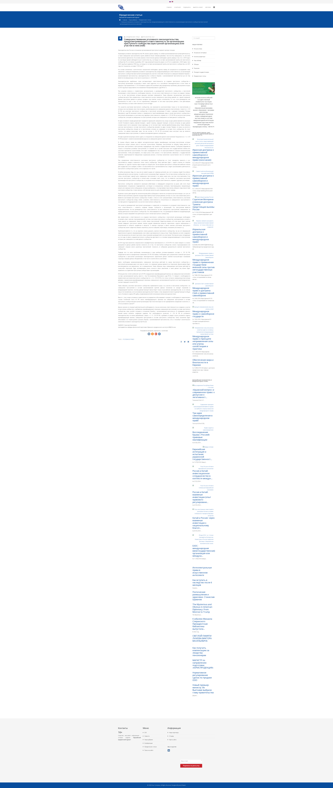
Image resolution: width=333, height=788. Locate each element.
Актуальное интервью (200, 53)
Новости (147, 736)
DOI (145, 732)
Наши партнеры (174, 732)
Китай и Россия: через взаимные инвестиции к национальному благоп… (203, 522)
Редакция (186, 7)
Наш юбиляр (197, 60)
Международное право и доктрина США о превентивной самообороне (203, 292)
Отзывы (171, 736)
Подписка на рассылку (191, 766)
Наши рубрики (133, 20)
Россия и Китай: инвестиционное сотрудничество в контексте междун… (202, 474)
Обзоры (196, 64)
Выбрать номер (198, 7)
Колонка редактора (199, 56)
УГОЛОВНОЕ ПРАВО (128, 339)
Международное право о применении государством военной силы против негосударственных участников (204, 266)
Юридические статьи (145, 20)
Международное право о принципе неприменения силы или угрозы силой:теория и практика (203, 342)
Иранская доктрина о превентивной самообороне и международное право (203, 180)
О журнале (177, 7)
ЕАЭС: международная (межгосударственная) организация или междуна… (204, 550)
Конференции (148, 743)
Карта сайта (172, 739)
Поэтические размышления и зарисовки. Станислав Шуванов (204, 596)
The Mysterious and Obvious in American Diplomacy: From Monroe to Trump (202, 608)
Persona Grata (198, 49)
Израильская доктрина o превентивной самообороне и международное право (201, 235)
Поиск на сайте (148, 750)
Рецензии (196, 68)
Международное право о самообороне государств (203, 314)
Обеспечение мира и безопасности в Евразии (203, 362)
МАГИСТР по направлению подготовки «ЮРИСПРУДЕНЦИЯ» (203, 664)
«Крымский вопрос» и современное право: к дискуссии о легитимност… (204, 393)
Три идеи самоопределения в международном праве (202, 417)
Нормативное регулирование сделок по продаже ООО (202, 676)
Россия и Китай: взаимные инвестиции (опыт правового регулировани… (202, 497)
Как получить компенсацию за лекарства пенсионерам (201, 651)
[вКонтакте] (169, 750)
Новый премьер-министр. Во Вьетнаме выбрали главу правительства (203, 689)
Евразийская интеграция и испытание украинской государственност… (202, 454)
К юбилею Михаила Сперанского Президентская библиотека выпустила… (202, 623)
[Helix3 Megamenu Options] (214, 7)
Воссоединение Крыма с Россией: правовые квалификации (201, 436)
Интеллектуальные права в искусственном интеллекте (202, 571)
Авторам (208, 7)
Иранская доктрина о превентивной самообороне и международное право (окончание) (203, 154)
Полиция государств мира (201, 72)
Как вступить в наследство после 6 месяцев (202, 582)
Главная (169, 7)
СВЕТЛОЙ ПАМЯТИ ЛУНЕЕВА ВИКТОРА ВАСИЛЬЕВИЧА (202, 638)
